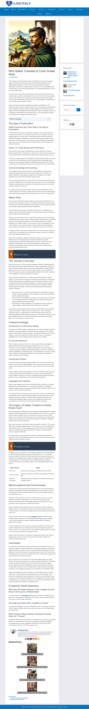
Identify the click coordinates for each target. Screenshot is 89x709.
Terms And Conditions (52, 706)
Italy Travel (13, 696)
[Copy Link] (38, 639)
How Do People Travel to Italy (17, 699)
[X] (31, 639)
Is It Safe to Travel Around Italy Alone (19, 698)
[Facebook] (26, 639)
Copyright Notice (35, 706)
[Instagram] (33, 639)
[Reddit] (36, 639)
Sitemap (65, 706)
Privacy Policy (42, 706)
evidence (34, 516)
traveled (25, 595)
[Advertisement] (60, 3)
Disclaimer (60, 706)
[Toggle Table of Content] (48, 119)
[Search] (78, 109)
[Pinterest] (28, 639)
